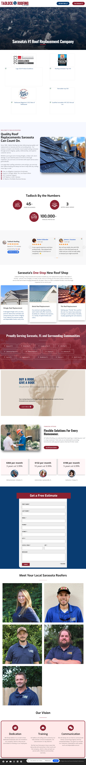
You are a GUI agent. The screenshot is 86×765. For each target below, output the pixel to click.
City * (23, 538)
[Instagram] (14, 761)
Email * (24, 517)
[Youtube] (10, 761)
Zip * (46, 545)
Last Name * (25, 511)
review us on (12, 252)
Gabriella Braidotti (43, 239)
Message (24, 552)
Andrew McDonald (70, 239)
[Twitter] (7, 761)
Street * (24, 531)
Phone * (24, 524)
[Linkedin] (17, 761)
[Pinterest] (21, 761)
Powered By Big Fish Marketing (76, 761)
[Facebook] (3, 761)
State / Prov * (26, 545)
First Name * (26, 504)
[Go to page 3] (58, 257)
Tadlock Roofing (13, 241)
